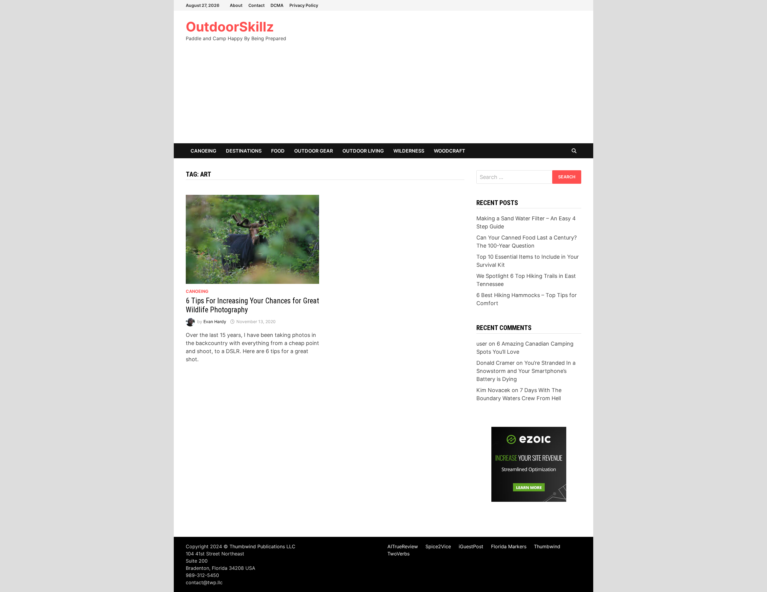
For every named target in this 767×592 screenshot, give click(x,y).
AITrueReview (402, 546)
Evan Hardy (214, 321)
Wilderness (408, 151)
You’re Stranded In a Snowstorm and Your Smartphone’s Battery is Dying (526, 371)
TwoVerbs (398, 554)
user (481, 344)
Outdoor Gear (313, 151)
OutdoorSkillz (230, 27)
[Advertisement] (383, 98)
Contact (256, 5)
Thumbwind (547, 546)
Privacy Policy (303, 5)
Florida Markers (508, 546)
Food (278, 151)
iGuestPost (471, 546)
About (236, 5)
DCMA (277, 5)
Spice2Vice (438, 546)
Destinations (244, 151)
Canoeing (203, 151)
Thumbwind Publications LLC (262, 546)
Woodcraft (449, 151)
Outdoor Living (363, 151)
